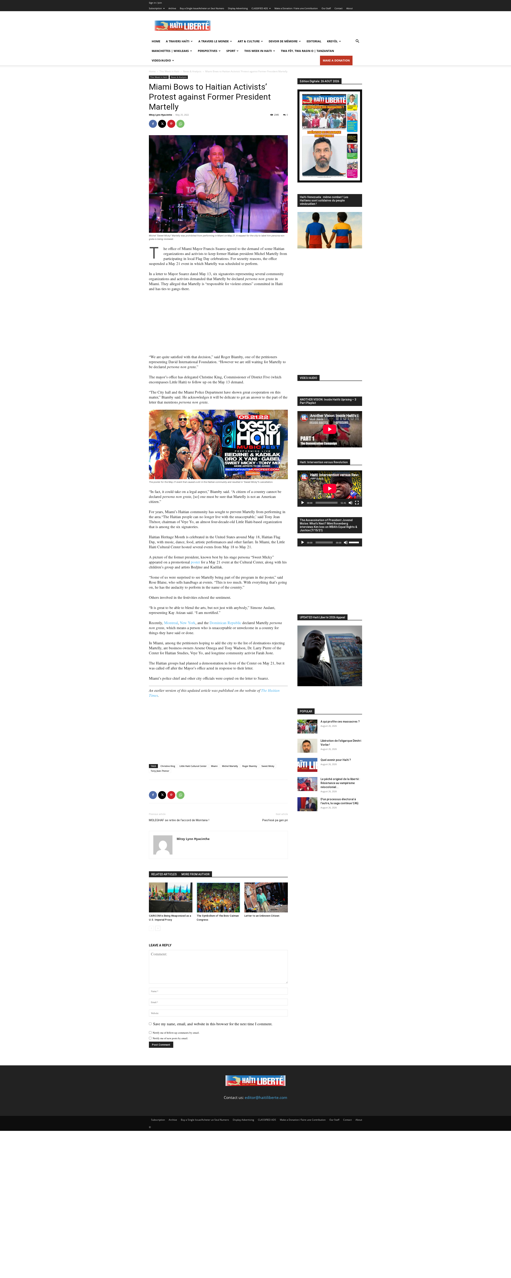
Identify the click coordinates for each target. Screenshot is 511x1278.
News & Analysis (192, 71)
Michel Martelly (230, 765)
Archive (172, 8)
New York (187, 622)
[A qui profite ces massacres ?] (307, 727)
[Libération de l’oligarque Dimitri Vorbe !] (307, 746)
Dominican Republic (225, 622)
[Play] (303, 503)
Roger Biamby (249, 765)
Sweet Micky (267, 765)
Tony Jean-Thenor (160, 770)
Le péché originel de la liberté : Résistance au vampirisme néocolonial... (340, 783)
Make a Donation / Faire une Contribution (296, 8)
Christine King (167, 765)
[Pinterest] (171, 124)
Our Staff (326, 8)
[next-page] (157, 928)
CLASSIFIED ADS (260, 8)
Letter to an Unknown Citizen (261, 915)
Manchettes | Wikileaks (170, 51)
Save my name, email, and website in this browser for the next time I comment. (212, 1023)
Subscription (155, 8)
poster (195, 561)
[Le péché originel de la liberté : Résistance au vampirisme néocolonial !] (307, 784)
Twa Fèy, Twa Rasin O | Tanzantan (307, 51)
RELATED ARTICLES (164, 874)
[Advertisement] (289, 26)
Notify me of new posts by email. (170, 1038)
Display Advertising (238, 8)
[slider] (354, 542)
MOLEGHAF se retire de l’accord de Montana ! (179, 820)
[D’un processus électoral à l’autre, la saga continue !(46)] (307, 804)
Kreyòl (332, 41)
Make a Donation (336, 60)
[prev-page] (151, 928)
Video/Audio (161, 60)
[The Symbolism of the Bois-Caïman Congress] (218, 897)
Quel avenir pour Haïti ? (336, 759)
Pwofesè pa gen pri (275, 820)
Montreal (171, 622)
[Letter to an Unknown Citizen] (266, 897)
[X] (162, 124)
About (349, 8)
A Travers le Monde (213, 41)
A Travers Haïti (177, 41)
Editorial (314, 41)
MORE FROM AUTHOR (195, 874)
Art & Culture (249, 41)
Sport (230, 51)
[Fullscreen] (357, 503)
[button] (357, 41)
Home (156, 41)
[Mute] (351, 503)
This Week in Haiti (258, 51)
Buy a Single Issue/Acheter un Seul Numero (202, 8)
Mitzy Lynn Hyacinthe (160, 114)
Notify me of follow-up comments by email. (176, 1032)
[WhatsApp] (180, 124)
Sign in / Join (155, 2)
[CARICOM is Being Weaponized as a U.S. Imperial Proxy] (170, 897)
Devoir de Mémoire (283, 41)
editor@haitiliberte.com (266, 1097)
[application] (329, 488)
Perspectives (207, 51)
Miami (214, 765)
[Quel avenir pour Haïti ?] (307, 765)
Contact (339, 8)
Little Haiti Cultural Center (193, 765)
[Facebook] (153, 124)
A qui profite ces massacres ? (340, 721)
